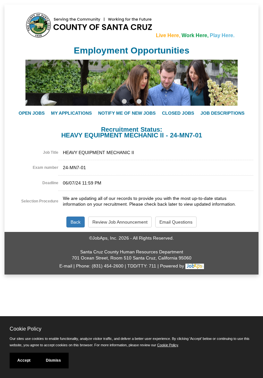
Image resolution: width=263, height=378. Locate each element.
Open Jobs (32, 113)
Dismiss (53, 360)
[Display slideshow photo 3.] (139, 102)
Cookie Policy (167, 345)
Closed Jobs (178, 113)
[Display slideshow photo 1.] (124, 102)
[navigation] (131, 113)
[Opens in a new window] (194, 265)
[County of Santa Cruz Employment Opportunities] (44, 22)
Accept (23, 360)
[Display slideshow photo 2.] (132, 102)
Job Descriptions (222, 113)
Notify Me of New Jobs (127, 113)
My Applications (71, 113)
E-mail (65, 265)
